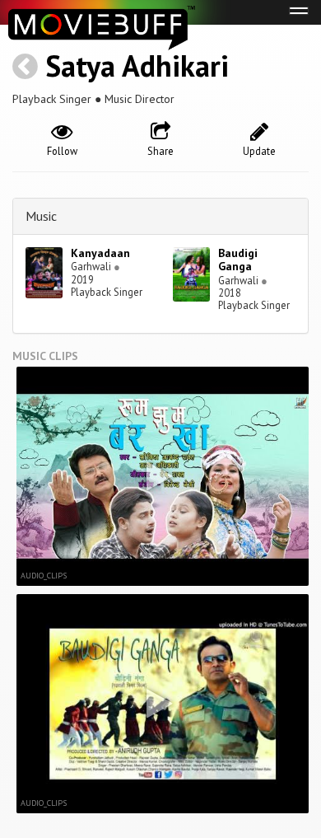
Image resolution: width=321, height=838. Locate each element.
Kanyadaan (100, 253)
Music (41, 216)
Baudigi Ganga (238, 260)
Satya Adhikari (137, 65)
